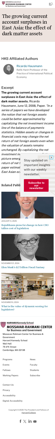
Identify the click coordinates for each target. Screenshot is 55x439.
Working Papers (10, 375)
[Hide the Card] (51, 157)
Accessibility (9, 395)
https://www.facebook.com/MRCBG (21, 421)
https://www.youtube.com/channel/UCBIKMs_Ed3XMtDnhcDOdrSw (35, 421)
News (32, 359)
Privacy (6, 390)
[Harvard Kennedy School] (18, 4)
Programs (7, 359)
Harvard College (29, 413)
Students (34, 370)
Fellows (6, 370)
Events (6, 365)
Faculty (33, 365)
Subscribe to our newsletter (36, 185)
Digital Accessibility (13, 401)
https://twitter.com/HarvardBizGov (25, 421)
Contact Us (8, 385)
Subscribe (35, 375)
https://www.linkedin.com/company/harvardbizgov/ (30, 421)
